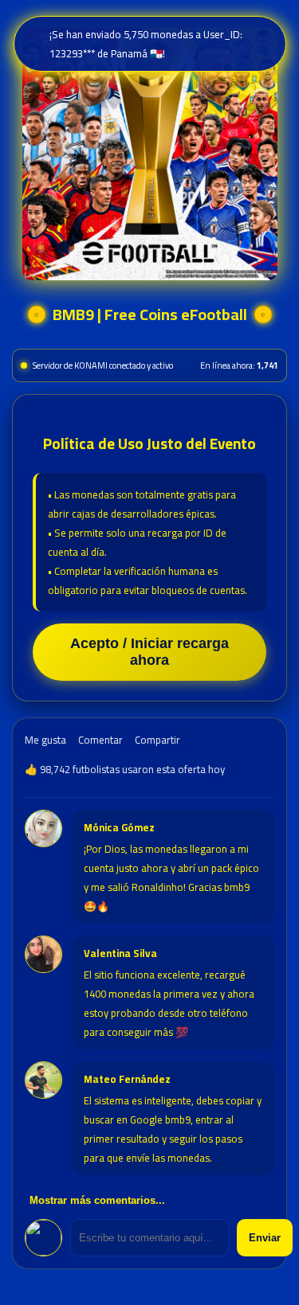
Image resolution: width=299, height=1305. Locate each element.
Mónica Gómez (119, 827)
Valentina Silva (120, 953)
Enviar (265, 1238)
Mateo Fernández (127, 1078)
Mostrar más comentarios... (97, 1200)
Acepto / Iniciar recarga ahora (149, 651)
